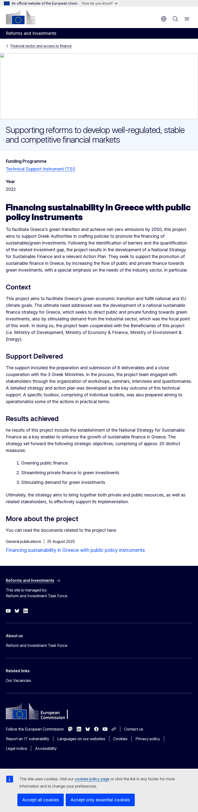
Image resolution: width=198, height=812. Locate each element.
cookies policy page (92, 778)
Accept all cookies (40, 799)
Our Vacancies (18, 680)
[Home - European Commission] (20, 17)
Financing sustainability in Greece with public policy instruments (75, 550)
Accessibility (46, 748)
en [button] (163, 19)
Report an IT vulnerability (27, 738)
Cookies (120, 738)
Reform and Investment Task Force (36, 645)
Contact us (133, 729)
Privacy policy (147, 738)
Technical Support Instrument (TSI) (40, 168)
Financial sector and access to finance (41, 46)
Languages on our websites (81, 738)
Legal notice (16, 748)
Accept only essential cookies (100, 799)
